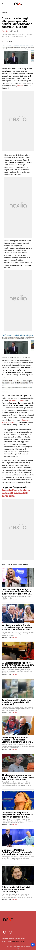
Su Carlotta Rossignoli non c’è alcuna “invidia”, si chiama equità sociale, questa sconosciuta (18, 665)
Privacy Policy (20, 938)
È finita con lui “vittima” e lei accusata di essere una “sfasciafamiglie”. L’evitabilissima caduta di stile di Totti (18, 889)
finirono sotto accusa (17, 401)
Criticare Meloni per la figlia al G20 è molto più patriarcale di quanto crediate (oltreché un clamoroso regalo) (17, 591)
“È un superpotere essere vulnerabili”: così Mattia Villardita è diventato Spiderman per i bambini (18, 740)
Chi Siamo (5, 938)
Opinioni (4, 12)
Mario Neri (5, 31)
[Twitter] (8, 930)
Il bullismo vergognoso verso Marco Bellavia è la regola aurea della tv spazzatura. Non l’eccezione (18, 777)
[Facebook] (2, 930)
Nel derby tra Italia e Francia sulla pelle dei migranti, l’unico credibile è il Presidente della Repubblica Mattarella (17, 627)
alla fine (20, 86)
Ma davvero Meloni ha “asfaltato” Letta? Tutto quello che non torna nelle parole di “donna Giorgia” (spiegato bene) (18, 852)
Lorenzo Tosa (6, 600)
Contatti (11, 938)
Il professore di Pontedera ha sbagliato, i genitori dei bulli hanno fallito (16, 702)
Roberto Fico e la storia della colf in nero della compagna (16, 493)
